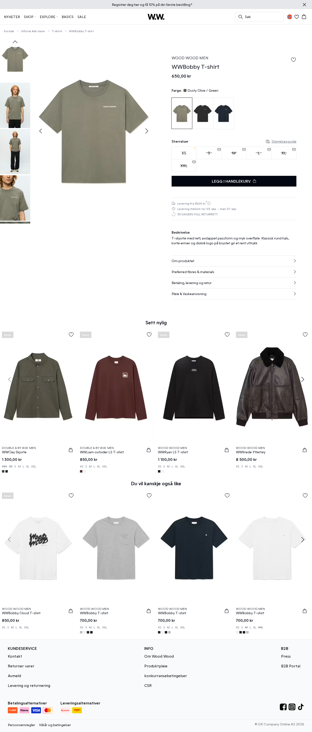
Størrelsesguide (284, 141)
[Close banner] (304, 4)
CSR (148, 685)
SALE (82, 17)
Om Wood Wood (159, 656)
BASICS (68, 17)
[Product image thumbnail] (15, 59)
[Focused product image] (93, 131)
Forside (9, 31)
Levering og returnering (29, 685)
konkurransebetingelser (165, 675)
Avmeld (14, 675)
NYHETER (12, 17)
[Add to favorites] (293, 60)
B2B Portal (290, 665)
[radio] (184, 153)
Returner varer (21, 665)
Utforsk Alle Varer (33, 31)
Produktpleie (155, 665)
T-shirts (57, 31)
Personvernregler (21, 725)
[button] (234, 261)
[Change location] (289, 17)
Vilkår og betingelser (55, 725)
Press (286, 656)
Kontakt (15, 656)
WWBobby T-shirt (81, 31)
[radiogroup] (234, 159)
